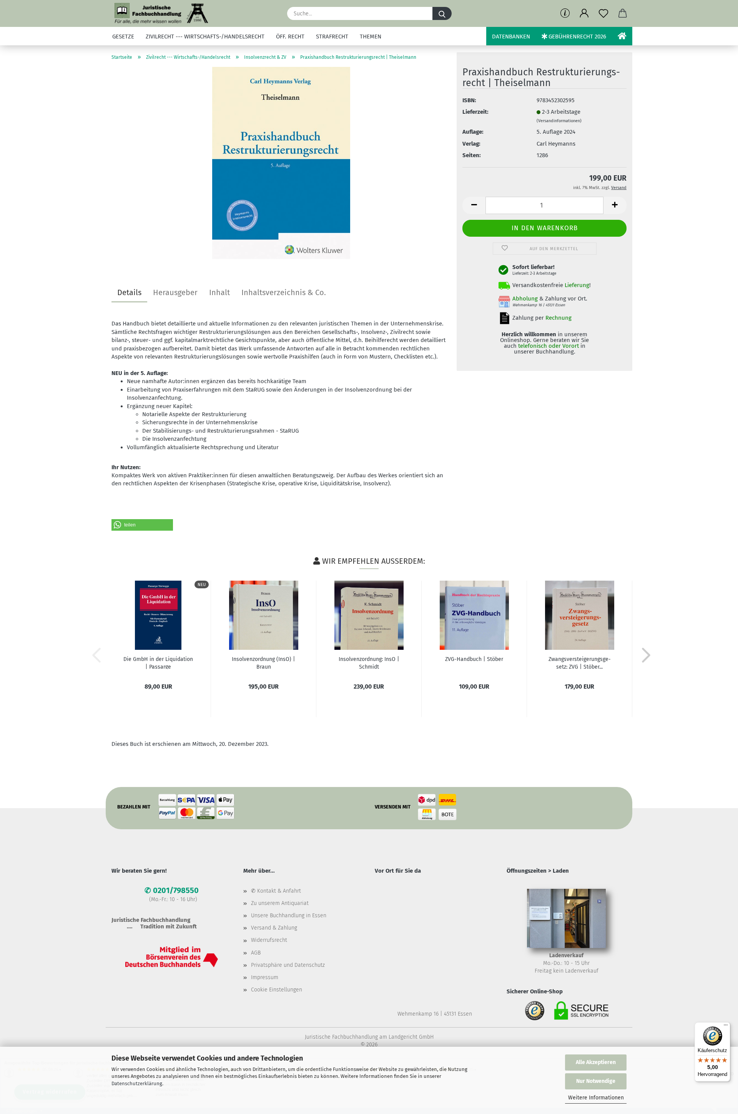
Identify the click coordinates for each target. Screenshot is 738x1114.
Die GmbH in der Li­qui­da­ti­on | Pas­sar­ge (158, 662)
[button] (584, 13)
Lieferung (577, 285)
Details (129, 292)
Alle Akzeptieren (596, 1062)
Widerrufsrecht (269, 940)
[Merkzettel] (603, 13)
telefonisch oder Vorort (548, 345)
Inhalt (219, 292)
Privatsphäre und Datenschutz (288, 965)
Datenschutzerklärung (136, 1083)
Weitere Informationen (596, 1097)
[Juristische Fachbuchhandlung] (161, 13)
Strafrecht (332, 36)
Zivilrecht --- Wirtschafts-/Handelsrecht (205, 36)
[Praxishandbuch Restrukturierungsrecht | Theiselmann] (281, 162)
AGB (256, 953)
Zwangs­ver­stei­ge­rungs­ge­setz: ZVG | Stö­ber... (580, 662)
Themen (370, 36)
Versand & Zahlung (274, 928)
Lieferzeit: (475, 111)
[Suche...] (442, 13)
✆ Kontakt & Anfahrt (276, 891)
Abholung (525, 298)
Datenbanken (511, 36)
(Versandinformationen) (559, 120)
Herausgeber (175, 292)
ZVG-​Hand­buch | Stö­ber (474, 659)
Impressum (264, 977)
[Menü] (725, 1026)
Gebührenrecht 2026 (576, 36)
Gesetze (123, 36)
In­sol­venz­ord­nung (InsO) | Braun (263, 662)
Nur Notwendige (595, 1081)
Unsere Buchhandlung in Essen (288, 915)
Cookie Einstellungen (276, 989)
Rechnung (558, 317)
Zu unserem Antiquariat (280, 903)
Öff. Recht (290, 36)
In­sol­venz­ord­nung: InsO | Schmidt (369, 662)
